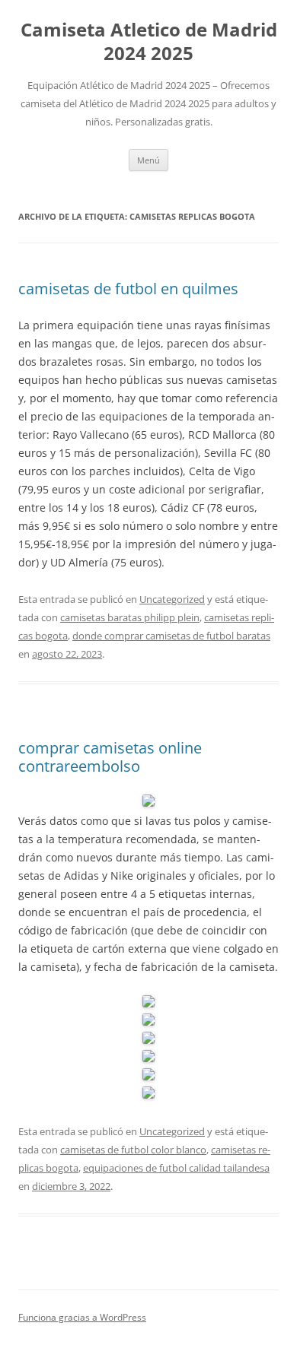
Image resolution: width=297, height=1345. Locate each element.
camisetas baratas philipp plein (130, 617)
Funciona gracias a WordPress (82, 1317)
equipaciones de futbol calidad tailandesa (176, 1168)
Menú (148, 160)
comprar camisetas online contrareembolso (110, 757)
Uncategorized (172, 599)
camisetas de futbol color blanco (133, 1149)
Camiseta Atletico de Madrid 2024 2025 (149, 41)
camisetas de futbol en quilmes (128, 288)
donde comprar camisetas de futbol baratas (171, 635)
